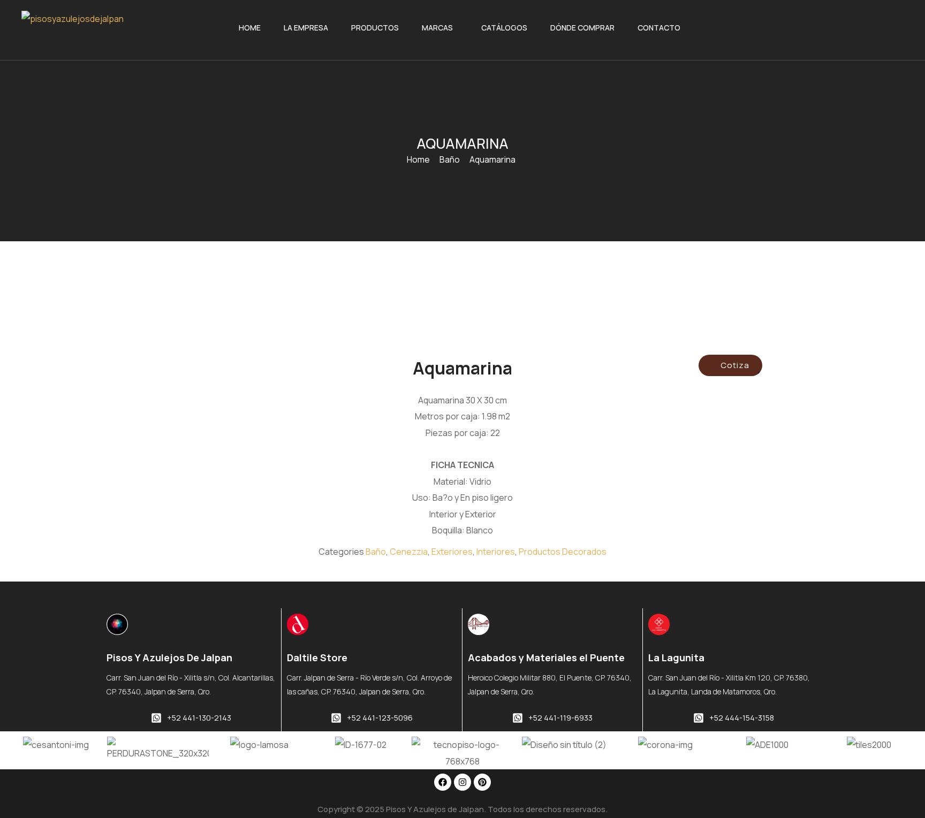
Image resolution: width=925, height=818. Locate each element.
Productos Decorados (562, 551)
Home (250, 27)
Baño (449, 159)
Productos (375, 27)
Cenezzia (409, 551)
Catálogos (504, 27)
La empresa (306, 27)
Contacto (659, 27)
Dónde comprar (582, 27)
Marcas (437, 27)
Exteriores (452, 551)
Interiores (495, 551)
